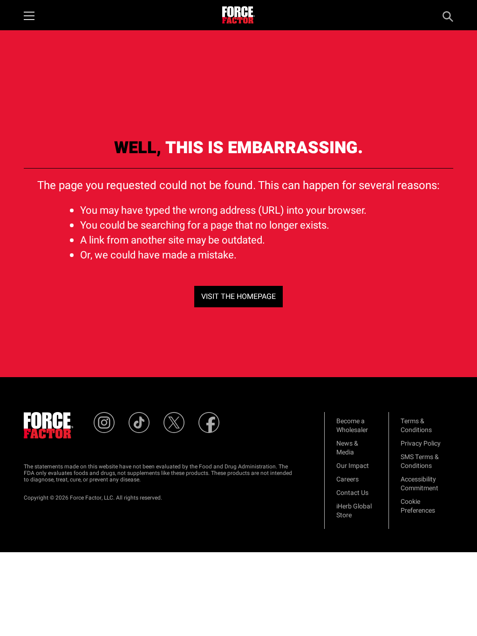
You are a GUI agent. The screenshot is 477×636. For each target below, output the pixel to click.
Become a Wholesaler (352, 425)
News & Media (347, 448)
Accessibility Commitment (419, 483)
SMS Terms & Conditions (420, 461)
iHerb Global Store (354, 510)
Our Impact (352, 466)
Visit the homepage (238, 296)
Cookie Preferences (418, 506)
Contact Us (352, 493)
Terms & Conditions (416, 425)
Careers (347, 479)
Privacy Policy (421, 443)
